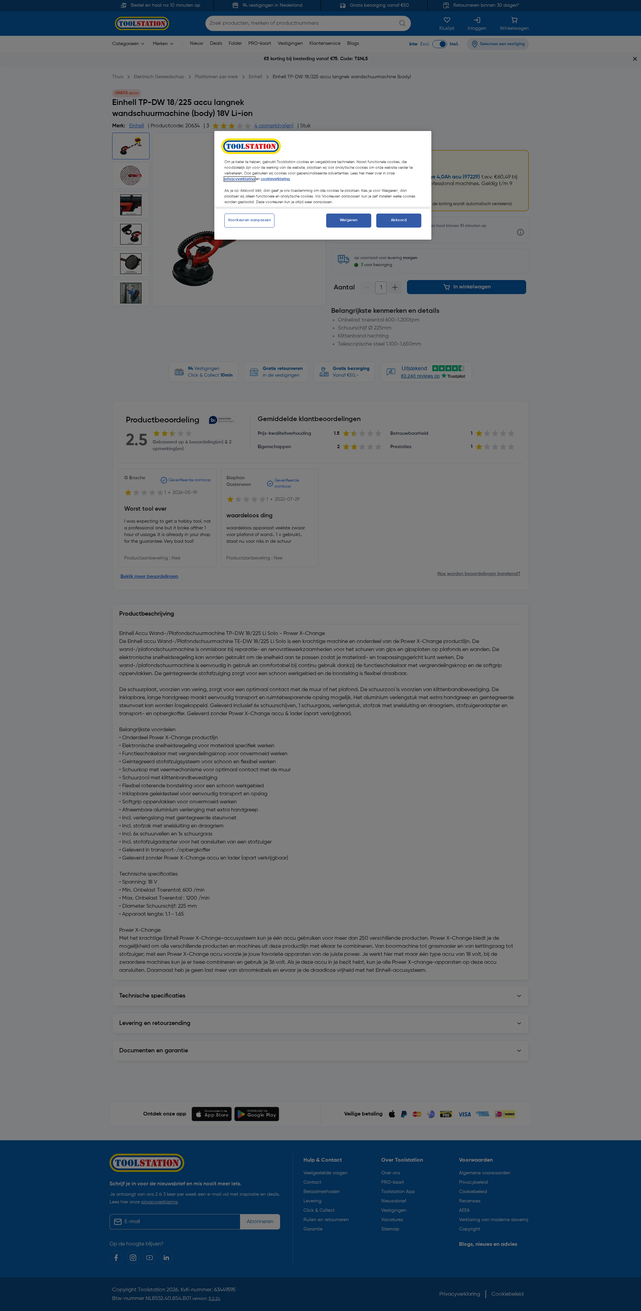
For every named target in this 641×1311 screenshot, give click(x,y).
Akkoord (399, 220)
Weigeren (349, 220)
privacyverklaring (239, 179)
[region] (322, 185)
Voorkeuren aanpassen (249, 220)
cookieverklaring (275, 179)
